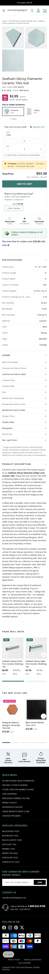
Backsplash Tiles (10, 831)
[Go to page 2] (36, 681)
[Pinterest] (16, 927)
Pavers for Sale (10, 853)
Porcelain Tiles (10, 857)
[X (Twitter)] (22, 927)
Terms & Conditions (32, 960)
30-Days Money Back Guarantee (18, 780)
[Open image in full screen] (13, 37)
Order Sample (13, 208)
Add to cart (24, 183)
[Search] (32, 10)
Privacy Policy (9, 802)
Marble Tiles (8, 848)
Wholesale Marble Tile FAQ (16, 798)
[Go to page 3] (24, 742)
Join (40, 882)
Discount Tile (9, 844)
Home (4, 21)
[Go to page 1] (13, 681)
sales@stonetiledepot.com (14, 897)
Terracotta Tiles (10, 862)
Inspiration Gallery (12, 807)
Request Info (39, 127)
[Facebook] (4, 927)
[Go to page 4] (34, 742)
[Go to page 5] (43, 742)
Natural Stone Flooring (15, 785)
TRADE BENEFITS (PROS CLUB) (15, 811)
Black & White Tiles (12, 840)
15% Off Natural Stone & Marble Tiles (22, 21)
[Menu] (3, 10)
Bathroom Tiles (10, 835)
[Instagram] (10, 927)
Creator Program (11, 815)
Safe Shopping (9, 794)
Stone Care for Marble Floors (18, 789)
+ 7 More (13, 119)
